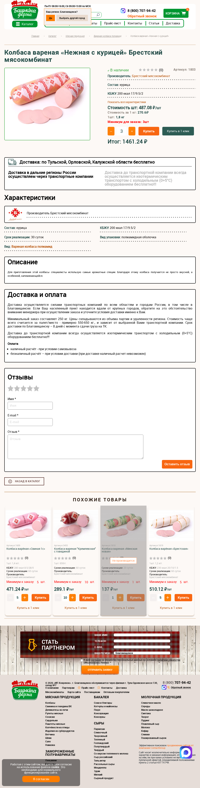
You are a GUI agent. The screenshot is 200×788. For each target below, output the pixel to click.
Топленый (99, 739)
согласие (96, 659)
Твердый (99, 750)
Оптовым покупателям (116, 692)
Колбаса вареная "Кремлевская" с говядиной (75, 550)
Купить (148, 131)
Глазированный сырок (153, 737)
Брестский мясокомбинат (151, 76)
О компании (52, 687)
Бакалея (101, 697)
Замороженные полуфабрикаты (60, 753)
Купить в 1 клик (178, 131)
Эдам (97, 771)
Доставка (173, 23)
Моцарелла (100, 767)
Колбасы (50, 702)
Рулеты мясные (54, 713)
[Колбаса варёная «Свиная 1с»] (28, 525)
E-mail (99, 647)
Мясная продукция (62, 697)
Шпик (48, 737)
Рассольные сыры (104, 764)
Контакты (135, 23)
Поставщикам (92, 692)
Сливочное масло (151, 702)
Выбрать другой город (72, 18)
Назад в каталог (27, 481)
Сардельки (51, 720)
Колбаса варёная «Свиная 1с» (25, 548)
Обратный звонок (142, 16)
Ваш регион (102, 653)
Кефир (144, 730)
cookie (55, 767)
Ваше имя (101, 635)
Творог (145, 716)
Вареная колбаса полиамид (32, 246)
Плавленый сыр (150, 723)
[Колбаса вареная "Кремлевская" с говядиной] (75, 525)
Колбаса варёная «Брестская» (168, 548)
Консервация (101, 713)
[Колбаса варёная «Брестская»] (171, 525)
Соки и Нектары (103, 702)
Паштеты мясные (55, 723)
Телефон (100, 641)
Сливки (145, 734)
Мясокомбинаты (54, 692)
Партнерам (68, 687)
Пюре (97, 709)
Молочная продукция (161, 697)
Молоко (145, 727)
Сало (48, 741)
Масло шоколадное (152, 709)
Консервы (99, 716)
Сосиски (50, 716)
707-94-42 (177, 682)
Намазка (50, 744)
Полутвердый (102, 746)
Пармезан (99, 728)
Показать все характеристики (127, 102)
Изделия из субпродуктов (59, 730)
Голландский (101, 742)
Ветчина (49, 734)
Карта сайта (74, 692)
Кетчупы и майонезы (106, 706)
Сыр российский (103, 757)
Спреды (145, 706)
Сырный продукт (103, 778)
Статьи (154, 23)
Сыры (99, 723)
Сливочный (100, 732)
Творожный (100, 735)
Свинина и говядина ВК (58, 706)
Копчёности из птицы (57, 727)
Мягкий (98, 774)
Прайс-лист (112, 23)
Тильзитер (100, 760)
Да (50, 18)
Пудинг (145, 720)
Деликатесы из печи (56, 709)
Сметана (146, 713)
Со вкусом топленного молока (111, 753)
